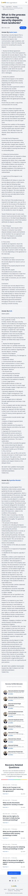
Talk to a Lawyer (11, 889)
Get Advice (10, 694)
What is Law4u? (19, 889)
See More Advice (13, 873)
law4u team (13, 32)
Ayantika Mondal (15, 480)
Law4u (21, 893)
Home (3, 6)
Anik (10, 311)
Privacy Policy (17, 890)
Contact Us (10, 890)
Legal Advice (9, 6)
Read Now (5, 793)
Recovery (15, 6)
